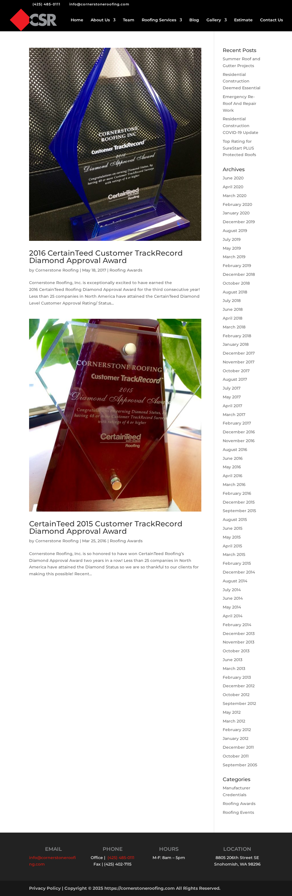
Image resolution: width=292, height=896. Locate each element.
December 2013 (239, 633)
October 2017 (236, 370)
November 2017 (238, 362)
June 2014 (233, 598)
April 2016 (232, 475)
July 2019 (232, 239)
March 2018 (234, 327)
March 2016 (234, 484)
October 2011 (236, 756)
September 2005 (240, 764)
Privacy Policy (45, 888)
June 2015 (232, 528)
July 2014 (232, 589)
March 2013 (234, 668)
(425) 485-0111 (46, 4)
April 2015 (232, 546)
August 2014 (235, 580)
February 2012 (237, 729)
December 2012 (239, 685)
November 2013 (238, 642)
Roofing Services (159, 20)
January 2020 (236, 213)
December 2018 (239, 274)
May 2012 (232, 712)
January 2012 (235, 738)
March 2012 (234, 721)
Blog (194, 20)
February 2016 (237, 493)
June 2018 (233, 309)
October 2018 (236, 283)
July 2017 (231, 388)
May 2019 (232, 248)
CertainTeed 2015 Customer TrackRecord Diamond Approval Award (105, 527)
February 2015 (237, 563)
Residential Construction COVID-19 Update (240, 125)
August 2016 (235, 449)
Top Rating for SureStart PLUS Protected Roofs (239, 148)
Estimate (243, 20)
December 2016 (239, 431)
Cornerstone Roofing (57, 270)
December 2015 (239, 502)
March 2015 (234, 554)
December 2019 (239, 221)
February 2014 (237, 624)
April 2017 (232, 405)
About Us (100, 20)
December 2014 (239, 572)
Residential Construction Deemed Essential (241, 81)
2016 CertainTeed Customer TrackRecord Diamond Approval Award (106, 257)
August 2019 (235, 230)
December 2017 (239, 353)
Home (77, 20)
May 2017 (232, 397)
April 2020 (233, 186)
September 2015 (239, 510)
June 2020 (233, 178)
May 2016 (232, 466)
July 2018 (232, 300)
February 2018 (237, 335)
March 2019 (234, 256)
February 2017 (237, 423)
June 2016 (233, 458)
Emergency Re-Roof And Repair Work (239, 103)
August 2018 (235, 292)
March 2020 (234, 195)
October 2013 (236, 650)
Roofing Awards (126, 270)
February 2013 (237, 677)
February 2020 (237, 204)
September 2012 (239, 703)
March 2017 (234, 414)
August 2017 (235, 379)
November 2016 (239, 440)
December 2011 (238, 747)
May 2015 (232, 537)
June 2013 (232, 659)
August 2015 (235, 519)
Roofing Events (238, 812)
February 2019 (237, 265)
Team (128, 20)
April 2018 (232, 318)
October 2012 (236, 694)
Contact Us (271, 20)
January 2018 (236, 344)
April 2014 (232, 615)
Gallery (213, 20)
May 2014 (232, 607)
